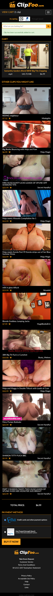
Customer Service (26, 562)
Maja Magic (45, 152)
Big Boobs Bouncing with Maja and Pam (19, 149)
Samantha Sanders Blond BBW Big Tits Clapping (25, 71)
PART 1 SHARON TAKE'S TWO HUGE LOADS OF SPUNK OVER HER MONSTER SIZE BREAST (24, 490)
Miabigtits (46, 118)
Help (26, 582)
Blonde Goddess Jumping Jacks (15, 321)
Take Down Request (26, 559)
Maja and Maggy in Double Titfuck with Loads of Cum (25, 388)
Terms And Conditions (26, 565)
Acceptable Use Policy (26, 579)
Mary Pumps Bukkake (11, 422)
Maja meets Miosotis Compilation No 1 (19, 218)
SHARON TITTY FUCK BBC (14, 456)
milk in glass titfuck (10, 288)
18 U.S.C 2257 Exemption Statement (26, 568)
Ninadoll (47, 290)
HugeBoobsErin (44, 324)
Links (26, 587)
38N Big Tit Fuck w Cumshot (14, 355)
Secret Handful (44, 188)
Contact (27, 584)
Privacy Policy (26, 576)
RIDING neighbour (10, 116)
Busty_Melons (44, 358)
